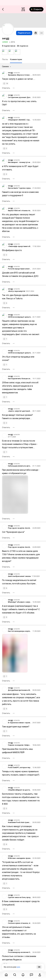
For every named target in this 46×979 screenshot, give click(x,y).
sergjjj (10, 73)
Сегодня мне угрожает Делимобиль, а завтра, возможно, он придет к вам (20, 97)
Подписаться (24, 33)
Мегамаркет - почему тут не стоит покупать (20, 162)
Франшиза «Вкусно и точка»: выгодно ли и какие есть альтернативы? (20, 75)
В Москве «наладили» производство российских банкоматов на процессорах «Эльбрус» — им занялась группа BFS (20, 858)
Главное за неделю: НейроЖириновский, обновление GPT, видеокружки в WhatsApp (20, 745)
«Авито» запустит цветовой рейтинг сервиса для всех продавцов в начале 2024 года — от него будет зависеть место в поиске (20, 411)
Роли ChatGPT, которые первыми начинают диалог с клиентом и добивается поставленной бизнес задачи (20, 767)
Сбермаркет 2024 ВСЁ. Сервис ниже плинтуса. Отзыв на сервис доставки (20, 120)
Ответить (6, 88)
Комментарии (16, 59)
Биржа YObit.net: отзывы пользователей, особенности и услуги (20, 210)
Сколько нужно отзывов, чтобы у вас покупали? (20, 923)
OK (39, 967)
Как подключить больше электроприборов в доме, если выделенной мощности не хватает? (20, 379)
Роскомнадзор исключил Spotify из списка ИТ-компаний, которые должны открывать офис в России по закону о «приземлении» (20, 952)
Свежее (5, 66)
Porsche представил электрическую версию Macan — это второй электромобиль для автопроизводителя (20, 269)
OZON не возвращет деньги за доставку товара (20, 317)
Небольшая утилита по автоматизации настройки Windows (20, 466)
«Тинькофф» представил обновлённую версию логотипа (20, 246)
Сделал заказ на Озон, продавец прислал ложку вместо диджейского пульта (20, 897)
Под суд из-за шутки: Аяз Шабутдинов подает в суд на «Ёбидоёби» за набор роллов (20, 528)
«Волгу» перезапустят (16, 291)
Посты (5, 59)
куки (18, 967)
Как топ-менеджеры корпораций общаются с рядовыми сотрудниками (20, 631)
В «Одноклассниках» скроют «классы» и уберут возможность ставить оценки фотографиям (20, 723)
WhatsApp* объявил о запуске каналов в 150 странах (20, 602)
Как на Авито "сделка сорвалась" (20, 188)
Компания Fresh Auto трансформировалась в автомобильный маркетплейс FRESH (20, 822)
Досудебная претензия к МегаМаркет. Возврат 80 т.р (20, 690)
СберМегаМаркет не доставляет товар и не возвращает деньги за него (20, 790)
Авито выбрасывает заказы (19, 576)
